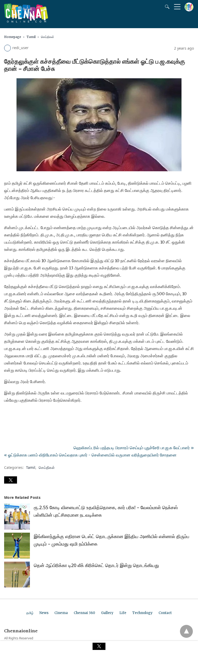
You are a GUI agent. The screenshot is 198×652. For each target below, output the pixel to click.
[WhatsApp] (25, 414)
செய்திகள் (47, 37)
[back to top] (186, 631)
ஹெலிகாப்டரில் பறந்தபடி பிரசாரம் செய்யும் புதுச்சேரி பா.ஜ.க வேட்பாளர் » (133, 447)
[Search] (166, 6)
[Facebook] (8, 414)
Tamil (31, 37)
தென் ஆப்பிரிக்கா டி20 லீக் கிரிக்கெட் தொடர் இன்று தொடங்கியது (96, 565)
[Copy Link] (33, 414)
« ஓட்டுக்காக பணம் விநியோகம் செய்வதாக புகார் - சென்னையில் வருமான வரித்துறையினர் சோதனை (90, 454)
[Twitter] (16, 414)
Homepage (12, 37)
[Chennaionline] (26, 21)
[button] (10, 480)
